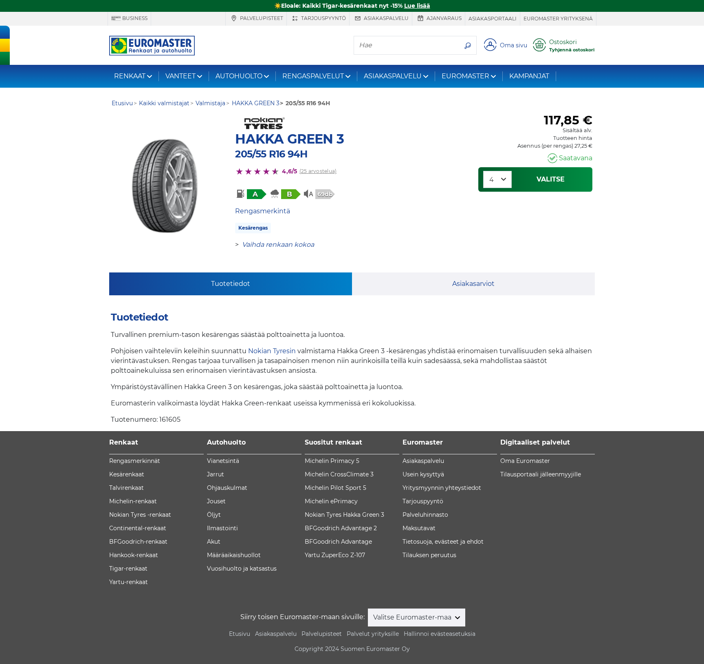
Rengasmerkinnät (134, 461)
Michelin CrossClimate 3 (339, 474)
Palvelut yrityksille (373, 633)
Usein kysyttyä (423, 474)
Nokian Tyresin (272, 351)
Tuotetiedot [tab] (230, 284)
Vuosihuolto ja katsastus (242, 568)
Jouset (216, 501)
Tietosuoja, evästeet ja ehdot (443, 541)
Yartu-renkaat (128, 582)
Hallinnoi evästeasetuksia (439, 633)
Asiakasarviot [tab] (473, 284)
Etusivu (239, 633)
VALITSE (551, 179)
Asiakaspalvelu (386, 18)
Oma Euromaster (525, 461)
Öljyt (214, 514)
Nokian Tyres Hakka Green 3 (344, 514)
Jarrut (215, 474)
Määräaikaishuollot (234, 555)
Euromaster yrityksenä (558, 18)
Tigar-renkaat (128, 568)
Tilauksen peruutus (429, 555)
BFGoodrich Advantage (338, 541)
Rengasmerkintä (262, 211)
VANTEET (180, 76)
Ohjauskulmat (227, 487)
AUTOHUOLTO (239, 76)
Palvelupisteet (261, 18)
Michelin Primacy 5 (332, 461)
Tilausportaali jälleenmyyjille (540, 474)
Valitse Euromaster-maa (413, 617)
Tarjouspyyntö (323, 18)
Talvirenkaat (126, 487)
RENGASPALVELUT (313, 76)
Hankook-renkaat (133, 555)
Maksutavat (419, 528)
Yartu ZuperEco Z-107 (335, 555)
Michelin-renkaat (133, 501)
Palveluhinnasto (425, 514)
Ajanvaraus (443, 18)
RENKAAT (129, 76)
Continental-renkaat (137, 528)
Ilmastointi (222, 528)
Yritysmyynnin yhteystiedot (442, 487)
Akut (213, 541)
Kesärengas (253, 228)
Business (134, 18)
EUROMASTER (465, 76)
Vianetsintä (223, 461)
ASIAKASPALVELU (393, 76)
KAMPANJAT (529, 76)
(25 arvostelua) (318, 171)
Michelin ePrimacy (331, 501)
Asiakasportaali (493, 18)
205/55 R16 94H (271, 154)
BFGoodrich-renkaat (138, 541)
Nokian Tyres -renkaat (140, 514)
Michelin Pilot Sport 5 (335, 487)
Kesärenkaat (126, 474)
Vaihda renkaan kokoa (278, 244)
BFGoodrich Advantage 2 (341, 528)
